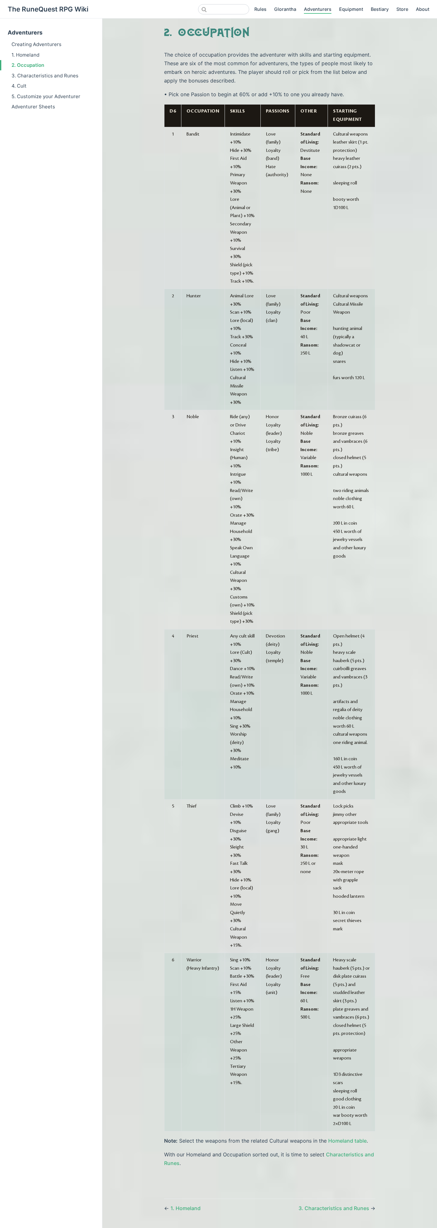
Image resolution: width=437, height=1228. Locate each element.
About (422, 9)
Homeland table (347, 1141)
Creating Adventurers (36, 44)
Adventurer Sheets (33, 107)
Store (402, 9)
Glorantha (285, 9)
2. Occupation (28, 65)
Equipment (351, 9)
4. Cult (19, 86)
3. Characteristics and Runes (45, 76)
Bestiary (380, 9)
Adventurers (317, 9)
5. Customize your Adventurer (46, 96)
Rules (260, 9)
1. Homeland (25, 55)
